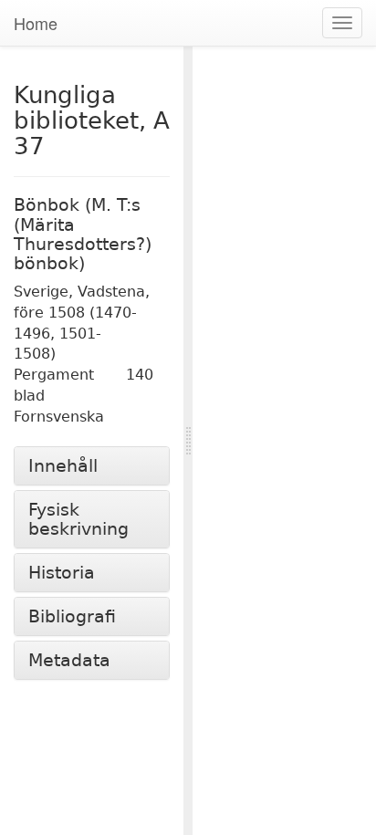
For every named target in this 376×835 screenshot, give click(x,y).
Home (35, 23)
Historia (61, 572)
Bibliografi (72, 616)
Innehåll (63, 465)
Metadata (69, 660)
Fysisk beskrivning (78, 519)
